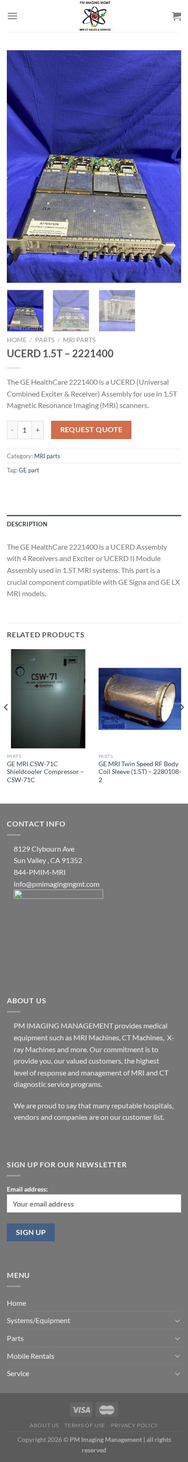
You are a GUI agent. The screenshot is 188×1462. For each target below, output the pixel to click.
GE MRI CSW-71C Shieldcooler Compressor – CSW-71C (45, 772)
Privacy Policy (134, 1425)
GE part (29, 470)
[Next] (166, 166)
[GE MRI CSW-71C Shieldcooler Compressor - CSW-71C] (48, 698)
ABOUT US (44, 1425)
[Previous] (22, 166)
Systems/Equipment (38, 1320)
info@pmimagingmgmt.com (56, 883)
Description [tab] (27, 524)
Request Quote (91, 429)
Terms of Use (84, 1425)
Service (18, 1373)
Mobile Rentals (30, 1355)
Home (16, 340)
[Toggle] (177, 1320)
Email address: (27, 1189)
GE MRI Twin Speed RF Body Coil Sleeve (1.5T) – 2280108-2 (140, 772)
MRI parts (79, 340)
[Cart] (176, 16)
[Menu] (12, 16)
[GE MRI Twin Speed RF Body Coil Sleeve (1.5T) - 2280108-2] (140, 698)
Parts (44, 340)
